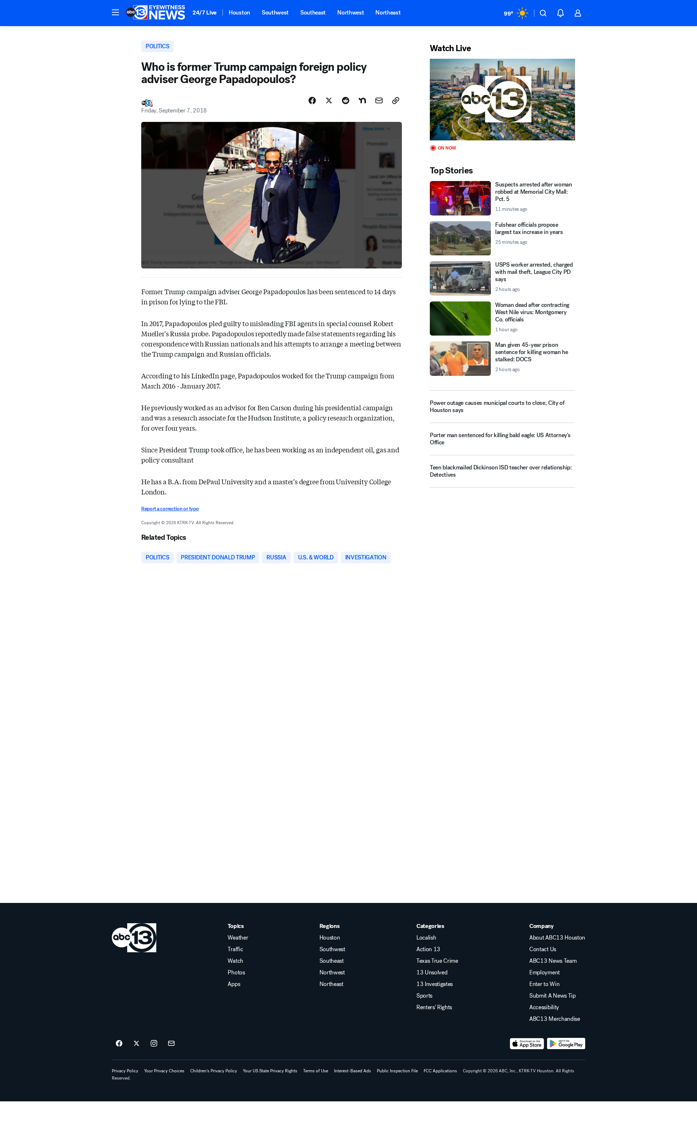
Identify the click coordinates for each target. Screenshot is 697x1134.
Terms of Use (315, 1071)
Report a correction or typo (170, 508)
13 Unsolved (431, 972)
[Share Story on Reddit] (345, 100)
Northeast (387, 12)
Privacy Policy (125, 1071)
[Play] (502, 99)
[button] (115, 12)
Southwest (275, 12)
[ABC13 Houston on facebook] (119, 1043)
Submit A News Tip (552, 996)
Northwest (350, 12)
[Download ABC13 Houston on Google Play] (566, 1043)
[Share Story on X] (329, 100)
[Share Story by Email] (379, 100)
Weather (238, 938)
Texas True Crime (437, 961)
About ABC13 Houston (557, 938)
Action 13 (428, 949)
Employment (544, 972)
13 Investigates (434, 984)
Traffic (235, 949)
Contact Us (542, 949)
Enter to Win (544, 984)
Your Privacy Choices (164, 1071)
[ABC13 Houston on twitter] (136, 1043)
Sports (424, 996)
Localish (426, 938)
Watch (235, 961)
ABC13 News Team (552, 961)
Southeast (313, 12)
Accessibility (544, 1007)
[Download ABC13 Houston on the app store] (527, 1043)
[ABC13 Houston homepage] (155, 13)
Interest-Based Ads (352, 1071)
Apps (234, 984)
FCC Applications (440, 1071)
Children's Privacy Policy (213, 1071)
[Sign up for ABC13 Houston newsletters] (171, 1043)
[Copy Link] (396, 100)
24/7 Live (204, 12)
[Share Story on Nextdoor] (362, 100)
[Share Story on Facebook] (312, 100)
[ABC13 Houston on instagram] (154, 1043)
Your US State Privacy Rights (270, 1071)
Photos (236, 972)
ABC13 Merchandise (554, 1019)
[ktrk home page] (134, 937)
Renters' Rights (434, 1007)
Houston (239, 12)
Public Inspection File (397, 1071)
